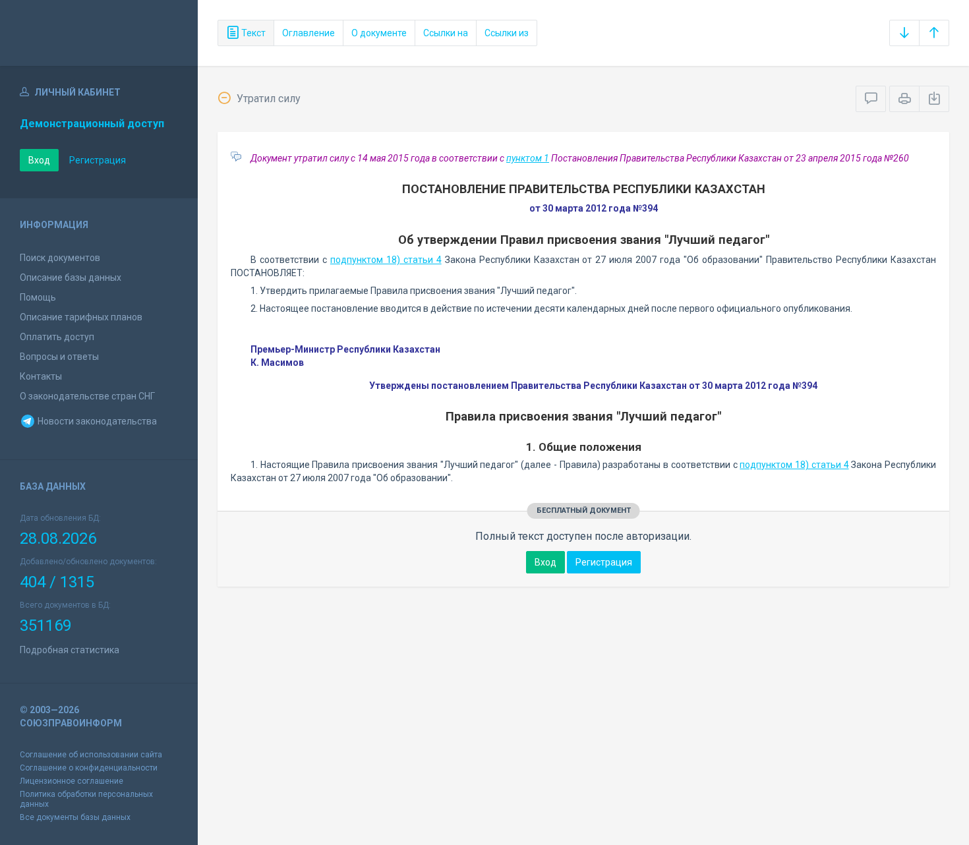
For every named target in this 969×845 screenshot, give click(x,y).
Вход (39, 160)
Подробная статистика (69, 650)
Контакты (41, 376)
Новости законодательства (96, 421)
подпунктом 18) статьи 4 (386, 259)
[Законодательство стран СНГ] (99, 33)
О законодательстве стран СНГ (87, 396)
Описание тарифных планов (81, 317)
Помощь (38, 297)
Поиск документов (60, 257)
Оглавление (308, 33)
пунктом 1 (527, 158)
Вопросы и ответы (59, 356)
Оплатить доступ (57, 337)
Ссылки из (506, 33)
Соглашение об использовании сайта (91, 754)
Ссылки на (445, 33)
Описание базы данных (70, 277)
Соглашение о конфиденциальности (89, 767)
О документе (379, 33)
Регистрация (97, 160)
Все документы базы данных (75, 817)
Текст (252, 33)
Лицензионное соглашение (71, 781)
